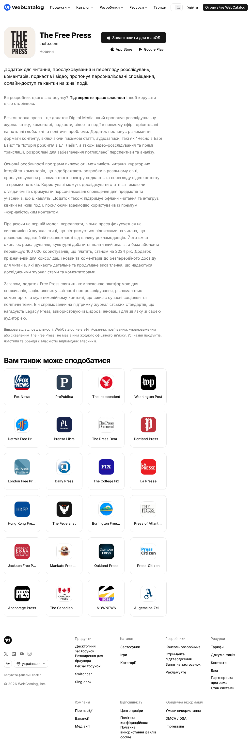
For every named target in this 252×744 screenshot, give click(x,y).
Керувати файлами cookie (22, 675)
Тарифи (160, 7)
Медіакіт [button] (82, 726)
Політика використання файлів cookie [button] (138, 732)
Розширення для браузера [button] (89, 658)
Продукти (58, 7)
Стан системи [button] (222, 688)
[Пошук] (178, 7)
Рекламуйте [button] (176, 672)
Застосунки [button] (130, 647)
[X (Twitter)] (6, 654)
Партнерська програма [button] (222, 680)
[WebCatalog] (8, 640)
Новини (46, 51)
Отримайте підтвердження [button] (179, 656)
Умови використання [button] (183, 710)
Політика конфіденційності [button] (135, 720)
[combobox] (31, 664)
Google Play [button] (154, 49)
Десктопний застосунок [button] (85, 649)
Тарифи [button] (217, 647)
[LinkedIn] (14, 654)
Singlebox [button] (83, 682)
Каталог (83, 7)
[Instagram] (30, 654)
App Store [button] (124, 49)
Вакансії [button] (82, 718)
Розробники (110, 7)
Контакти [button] (218, 662)
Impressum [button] (175, 726)
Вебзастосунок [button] (87, 666)
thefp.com (48, 43)
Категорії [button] (128, 662)
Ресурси (136, 7)
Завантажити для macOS (136, 37)
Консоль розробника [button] (183, 647)
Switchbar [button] (83, 674)
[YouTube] (22, 654)
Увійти (192, 7)
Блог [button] (215, 670)
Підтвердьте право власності (97, 97)
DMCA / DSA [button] (176, 718)
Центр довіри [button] (131, 710)
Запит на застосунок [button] (183, 664)
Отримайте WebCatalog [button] (225, 7)
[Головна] (24, 7)
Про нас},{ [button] (84, 710)
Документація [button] (223, 655)
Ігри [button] (123, 655)
